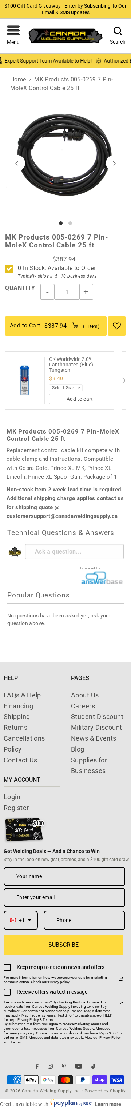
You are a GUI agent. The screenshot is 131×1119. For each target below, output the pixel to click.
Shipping (17, 716)
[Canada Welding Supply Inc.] (65, 36)
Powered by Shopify (105, 1091)
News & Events (93, 738)
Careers (83, 706)
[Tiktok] (93, 1066)
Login (12, 797)
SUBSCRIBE (63, 944)
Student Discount (97, 716)
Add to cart (80, 399)
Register (16, 808)
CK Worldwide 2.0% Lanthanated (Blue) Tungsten (71, 365)
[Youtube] (78, 1066)
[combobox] (21, 920)
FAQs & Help (22, 695)
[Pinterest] (64, 1066)
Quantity (20, 288)
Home (18, 79)
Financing (18, 706)
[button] (13, 36)
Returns (15, 727)
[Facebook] (37, 1066)
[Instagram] (50, 1066)
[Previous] (17, 163)
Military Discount (96, 727)
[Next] (114, 163)
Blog (77, 749)
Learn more (108, 1104)
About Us (85, 695)
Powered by (90, 568)
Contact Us (20, 760)
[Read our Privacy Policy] (120, 978)
